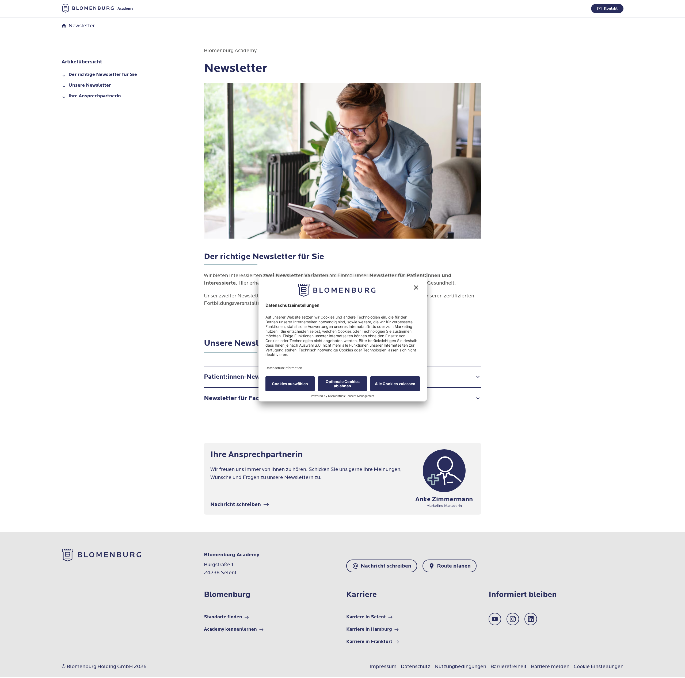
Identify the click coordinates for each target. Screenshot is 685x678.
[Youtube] (495, 619)
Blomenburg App (545, 20)
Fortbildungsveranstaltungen (387, 20)
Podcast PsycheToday (491, 20)
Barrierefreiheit (508, 666)
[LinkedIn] (530, 619)
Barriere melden (550, 666)
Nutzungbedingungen (460, 666)
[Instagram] (513, 619)
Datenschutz (415, 666)
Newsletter (443, 20)
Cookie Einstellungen (598, 666)
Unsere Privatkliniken (599, 20)
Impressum (383, 666)
